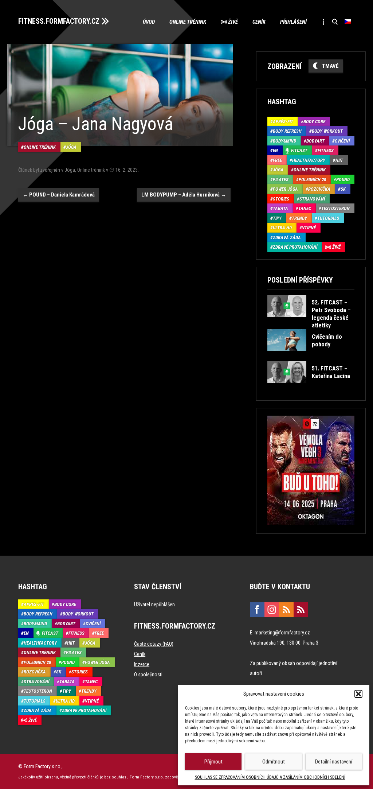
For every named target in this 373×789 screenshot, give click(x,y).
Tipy (277, 218)
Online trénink (187, 22)
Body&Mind (284, 141)
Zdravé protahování (295, 247)
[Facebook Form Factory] (257, 609)
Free (277, 160)
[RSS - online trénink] (301, 609)
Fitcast (299, 150)
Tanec (304, 208)
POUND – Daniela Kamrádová (59, 194)
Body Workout (327, 131)
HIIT (339, 160)
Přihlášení (293, 22)
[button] (358, 693)
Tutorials (328, 218)
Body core (314, 121)
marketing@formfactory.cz (282, 633)
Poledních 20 (312, 179)
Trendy (299, 218)
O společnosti (148, 674)
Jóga (71, 147)
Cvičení (342, 141)
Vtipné (309, 227)
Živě (233, 22)
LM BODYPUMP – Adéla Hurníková (183, 194)
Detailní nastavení (333, 761)
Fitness (326, 150)
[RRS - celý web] (286, 609)
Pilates (280, 179)
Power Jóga (285, 189)
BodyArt (315, 141)
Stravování (312, 199)
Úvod (149, 22)
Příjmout (213, 761)
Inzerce (141, 664)
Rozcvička (319, 189)
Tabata (280, 208)
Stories (281, 199)
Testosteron (335, 208)
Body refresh (287, 131)
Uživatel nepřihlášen (154, 604)
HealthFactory (308, 160)
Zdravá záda (287, 237)
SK (343, 189)
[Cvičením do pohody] (310, 356)
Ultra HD (282, 227)
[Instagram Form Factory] (271, 609)
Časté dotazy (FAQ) (153, 644)
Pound (343, 179)
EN (275, 150)
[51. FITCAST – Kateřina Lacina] (310, 388)
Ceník (259, 22)
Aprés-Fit (283, 121)
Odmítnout (273, 761)
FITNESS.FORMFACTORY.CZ (58, 21)
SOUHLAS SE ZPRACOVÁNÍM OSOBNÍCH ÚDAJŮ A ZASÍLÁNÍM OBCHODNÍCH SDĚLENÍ (270, 777)
